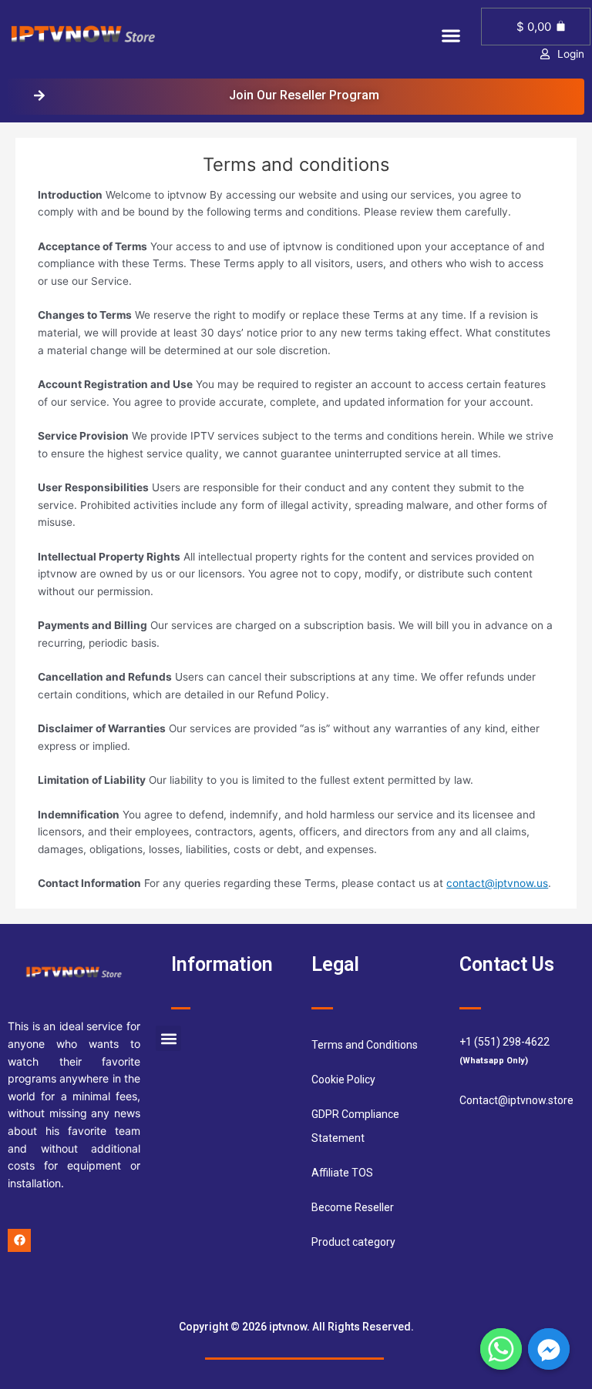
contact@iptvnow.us (497, 883)
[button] (451, 35)
